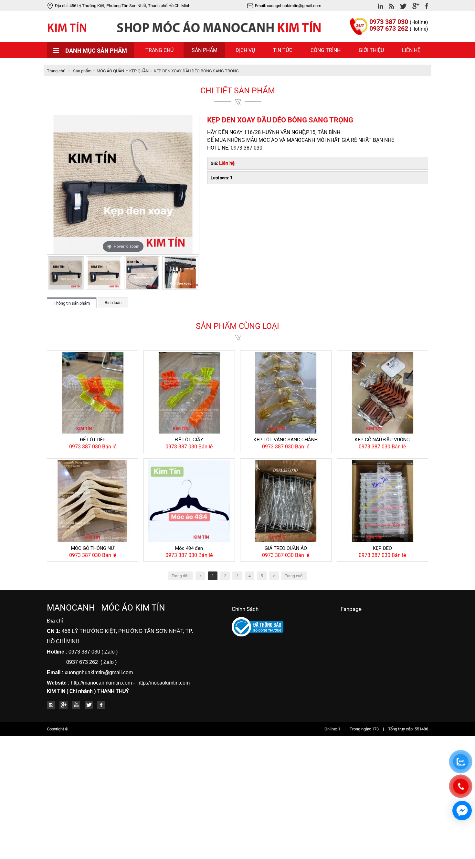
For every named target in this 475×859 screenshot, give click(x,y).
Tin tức (282, 50)
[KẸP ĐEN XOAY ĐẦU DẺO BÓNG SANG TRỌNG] (66, 272)
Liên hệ (411, 50)
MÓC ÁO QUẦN (110, 70)
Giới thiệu (371, 50)
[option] (66, 273)
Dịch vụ (245, 50)
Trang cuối (294, 576)
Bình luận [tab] (113, 302)
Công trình (326, 50)
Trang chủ (159, 50)
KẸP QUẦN (139, 70)
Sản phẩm (204, 50)
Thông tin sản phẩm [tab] (72, 303)
